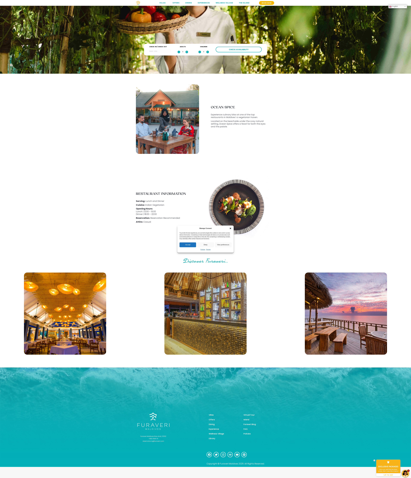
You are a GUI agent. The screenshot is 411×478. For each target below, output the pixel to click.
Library (212, 438)
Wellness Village (216, 433)
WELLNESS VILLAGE (224, 3)
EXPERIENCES (204, 3)
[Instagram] (223, 454)
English (395, 6)
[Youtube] (237, 454)
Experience (214, 429)
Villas (211, 415)
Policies (202, 249)
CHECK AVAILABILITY (239, 49)
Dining (212, 424)
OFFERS (176, 3)
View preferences (223, 245)
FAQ (245, 429)
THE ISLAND (244, 3)
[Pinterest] (244, 454)
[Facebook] (209, 454)
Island (246, 419)
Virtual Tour (249, 415)
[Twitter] (216, 454)
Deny (205, 245)
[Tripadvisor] (230, 454)
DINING (188, 3)
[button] (230, 228)
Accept (187, 245)
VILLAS (162, 3)
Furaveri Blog (249, 424)
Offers (212, 419)
